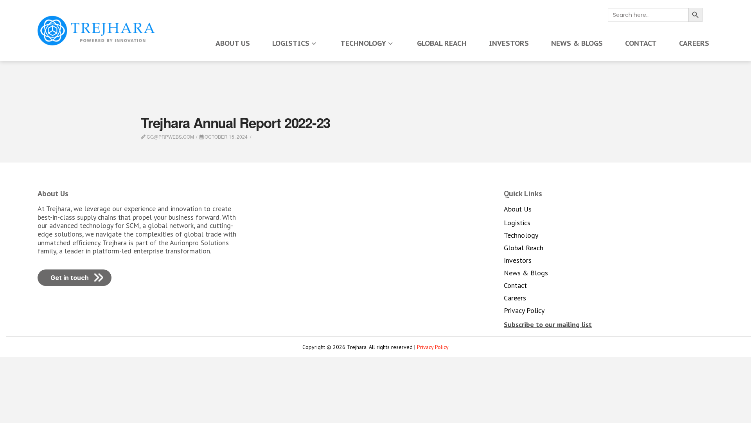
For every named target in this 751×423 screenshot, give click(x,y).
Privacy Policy (433, 347)
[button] (548, 324)
